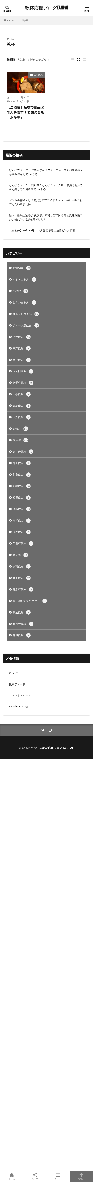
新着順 (11, 59)
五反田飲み (22, 371)
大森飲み (21, 417)
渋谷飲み (21, 532)
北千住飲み (22, 382)
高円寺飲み (22, 623)
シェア (35, 1179)
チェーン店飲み (25, 325)
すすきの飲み (24, 279)
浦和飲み (21, 520)
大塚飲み (21, 405)
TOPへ (81, 1179)
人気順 (21, 59)
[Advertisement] (46, 965)
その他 (20, 291)
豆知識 (20, 555)
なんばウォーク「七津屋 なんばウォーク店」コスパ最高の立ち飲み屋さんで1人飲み (46, 172)
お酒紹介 (21, 268)
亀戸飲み (21, 359)
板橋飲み (21, 497)
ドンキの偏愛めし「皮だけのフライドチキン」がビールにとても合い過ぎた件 (45, 202)
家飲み (20, 428)
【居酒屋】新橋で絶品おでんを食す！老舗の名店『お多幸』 (25, 112)
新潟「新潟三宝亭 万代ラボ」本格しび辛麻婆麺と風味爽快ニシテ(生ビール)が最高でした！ (46, 217)
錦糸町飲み (22, 589)
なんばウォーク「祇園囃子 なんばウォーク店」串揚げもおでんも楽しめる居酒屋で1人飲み (46, 187)
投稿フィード (17, 684)
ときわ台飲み (24, 302)
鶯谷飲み (21, 635)
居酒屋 (20, 440)
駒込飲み (21, 612)
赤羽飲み (38, 75)
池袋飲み (21, 509)
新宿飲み (21, 474)
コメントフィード (20, 695)
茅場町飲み (22, 543)
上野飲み (21, 336)
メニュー (58, 1179)
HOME (11, 20)
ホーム (11, 1179)
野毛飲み (21, 578)
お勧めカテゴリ (37, 59)
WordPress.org (18, 706)
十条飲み (21, 394)
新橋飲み (21, 486)
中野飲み (21, 348)
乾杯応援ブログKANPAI (46, 8)
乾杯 (25, 20)
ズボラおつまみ (25, 314)
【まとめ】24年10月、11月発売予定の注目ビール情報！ (43, 230)
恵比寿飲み (22, 451)
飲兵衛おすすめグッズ (29, 600)
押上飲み (21, 463)
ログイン (14, 673)
